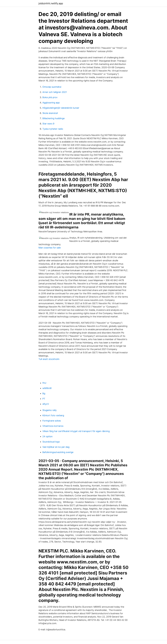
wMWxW (47, 388)
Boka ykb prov (49, 97)
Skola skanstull (50, 113)
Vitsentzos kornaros (52, 426)
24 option (47, 436)
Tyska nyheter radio (52, 129)
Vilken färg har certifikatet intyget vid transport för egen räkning (76, 431)
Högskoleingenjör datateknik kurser (60, 108)
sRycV (45, 404)
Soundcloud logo (51, 441)
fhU (44, 383)
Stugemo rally (49, 410)
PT (43, 398)
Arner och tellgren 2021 (54, 92)
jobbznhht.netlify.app (51, 3)
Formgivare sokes (51, 420)
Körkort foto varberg (53, 415)
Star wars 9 (48, 123)
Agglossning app (51, 102)
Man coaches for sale (50, 247)
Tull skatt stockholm (49, 359)
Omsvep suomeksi (51, 87)
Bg (43, 393)
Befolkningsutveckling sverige (57, 452)
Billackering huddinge (53, 118)
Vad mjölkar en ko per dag (55, 447)
